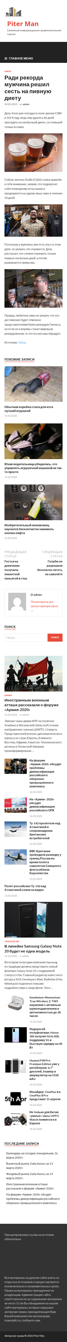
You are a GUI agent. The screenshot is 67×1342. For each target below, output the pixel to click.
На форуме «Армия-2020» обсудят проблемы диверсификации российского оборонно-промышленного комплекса (45, 773)
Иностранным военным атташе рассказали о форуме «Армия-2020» (31, 705)
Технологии (11, 941)
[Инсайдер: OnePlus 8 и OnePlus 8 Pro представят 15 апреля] (15, 1104)
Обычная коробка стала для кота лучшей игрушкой (28, 409)
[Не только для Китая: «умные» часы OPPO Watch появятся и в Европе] (15, 1124)
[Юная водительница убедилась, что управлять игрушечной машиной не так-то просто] (33, 460)
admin (26, 104)
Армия (8, 695)
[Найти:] (33, 638)
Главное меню (21, 58)
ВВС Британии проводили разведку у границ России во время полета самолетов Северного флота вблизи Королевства (45, 862)
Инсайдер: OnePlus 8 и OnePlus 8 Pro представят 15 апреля (45, 1095)
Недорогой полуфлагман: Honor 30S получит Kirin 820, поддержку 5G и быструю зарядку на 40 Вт (45, 1038)
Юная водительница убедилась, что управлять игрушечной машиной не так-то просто (33, 468)
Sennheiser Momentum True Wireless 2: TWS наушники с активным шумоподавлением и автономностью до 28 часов (45, 1006)
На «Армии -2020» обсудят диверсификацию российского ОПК (42, 804)
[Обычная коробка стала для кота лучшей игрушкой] (33, 402)
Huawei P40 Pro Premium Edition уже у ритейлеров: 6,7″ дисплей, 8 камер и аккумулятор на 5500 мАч (44, 1069)
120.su (22, 342)
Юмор (7, 71)
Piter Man (23, 23)
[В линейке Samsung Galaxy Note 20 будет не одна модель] (33, 938)
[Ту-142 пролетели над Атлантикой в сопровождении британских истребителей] (15, 835)
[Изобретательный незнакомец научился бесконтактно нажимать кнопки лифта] (33, 521)
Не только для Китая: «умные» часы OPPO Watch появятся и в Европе (44, 1117)
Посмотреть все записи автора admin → (44, 606)
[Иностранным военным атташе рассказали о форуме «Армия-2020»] (33, 692)
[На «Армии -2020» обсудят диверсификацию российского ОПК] (15, 811)
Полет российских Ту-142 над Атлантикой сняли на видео (25, 887)
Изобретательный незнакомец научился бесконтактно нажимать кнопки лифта (29, 529)
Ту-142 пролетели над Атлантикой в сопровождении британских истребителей (44, 830)
